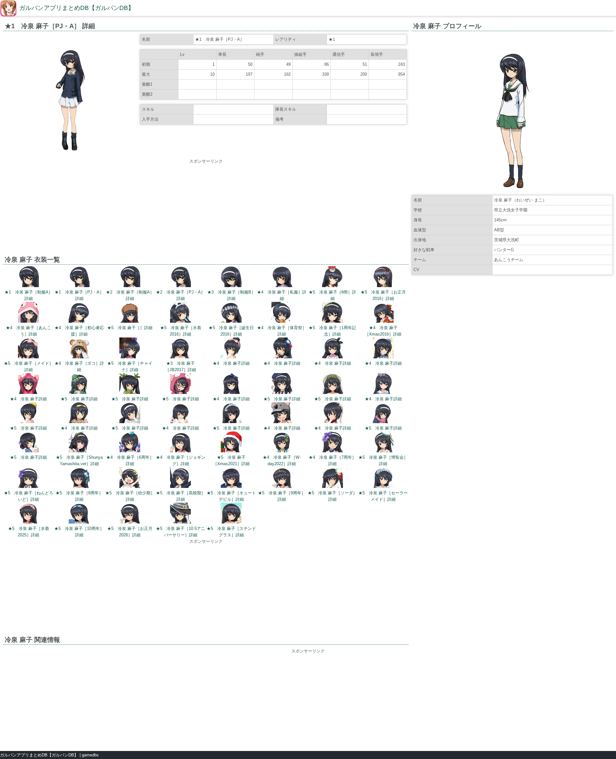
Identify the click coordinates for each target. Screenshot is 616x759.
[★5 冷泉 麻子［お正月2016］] (383, 277)
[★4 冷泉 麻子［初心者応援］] (79, 313)
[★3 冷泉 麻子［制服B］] (231, 277)
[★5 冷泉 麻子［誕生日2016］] (231, 313)
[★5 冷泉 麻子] (79, 384)
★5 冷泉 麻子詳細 (79, 399)
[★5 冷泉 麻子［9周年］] (281, 478)
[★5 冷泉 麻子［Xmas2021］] (231, 442)
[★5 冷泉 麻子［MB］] (332, 277)
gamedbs (90, 755)
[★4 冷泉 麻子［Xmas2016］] (383, 313)
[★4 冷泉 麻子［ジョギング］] (180, 442)
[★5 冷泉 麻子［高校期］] (180, 478)
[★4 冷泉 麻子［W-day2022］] (281, 442)
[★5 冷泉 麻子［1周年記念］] (332, 313)
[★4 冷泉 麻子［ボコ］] (79, 348)
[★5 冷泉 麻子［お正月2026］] (129, 514)
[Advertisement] (206, 209)
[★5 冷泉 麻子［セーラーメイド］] (383, 478)
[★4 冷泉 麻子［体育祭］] (281, 313)
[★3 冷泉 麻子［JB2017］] (180, 348)
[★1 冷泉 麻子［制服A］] (28, 277)
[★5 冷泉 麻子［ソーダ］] (332, 478)
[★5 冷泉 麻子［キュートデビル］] (231, 478)
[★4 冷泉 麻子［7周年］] (332, 442)
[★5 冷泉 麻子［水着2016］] (180, 313)
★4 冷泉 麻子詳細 (231, 363)
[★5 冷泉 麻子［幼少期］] (129, 478)
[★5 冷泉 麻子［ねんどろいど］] (28, 478)
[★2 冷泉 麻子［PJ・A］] (180, 277)
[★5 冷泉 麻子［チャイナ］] (129, 348)
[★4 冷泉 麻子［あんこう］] (28, 313)
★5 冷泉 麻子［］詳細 (129, 327)
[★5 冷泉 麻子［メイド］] (28, 348)
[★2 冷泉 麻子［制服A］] (129, 277)
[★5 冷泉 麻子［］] (129, 313)
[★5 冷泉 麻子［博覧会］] (383, 442)
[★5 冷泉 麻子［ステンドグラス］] (231, 514)
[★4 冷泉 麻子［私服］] (281, 277)
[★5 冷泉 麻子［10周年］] (79, 514)
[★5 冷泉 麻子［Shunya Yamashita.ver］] (79, 442)
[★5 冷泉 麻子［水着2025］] (28, 514)
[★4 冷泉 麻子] (231, 348)
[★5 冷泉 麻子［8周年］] (79, 478)
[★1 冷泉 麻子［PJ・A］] (79, 277)
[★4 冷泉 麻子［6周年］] (129, 442)
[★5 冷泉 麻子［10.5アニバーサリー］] (180, 514)
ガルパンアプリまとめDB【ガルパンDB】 (76, 7)
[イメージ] (71, 153)
